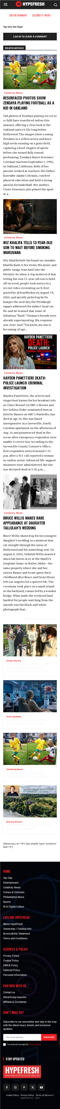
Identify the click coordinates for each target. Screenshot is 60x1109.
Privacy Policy (35, 1044)
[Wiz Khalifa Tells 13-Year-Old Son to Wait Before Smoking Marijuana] (30, 216)
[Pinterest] (24, 1087)
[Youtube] (41, 1087)
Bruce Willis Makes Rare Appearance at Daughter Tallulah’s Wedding (24, 523)
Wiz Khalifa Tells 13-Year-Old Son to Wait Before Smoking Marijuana (27, 247)
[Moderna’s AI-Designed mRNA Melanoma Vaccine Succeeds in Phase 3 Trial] (30, 696)
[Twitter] (32, 1087)
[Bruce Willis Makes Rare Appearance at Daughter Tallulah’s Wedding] (30, 492)
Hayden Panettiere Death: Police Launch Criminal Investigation (24, 383)
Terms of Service (44, 1095)
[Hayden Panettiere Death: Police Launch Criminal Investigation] (30, 351)
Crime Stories (13, 661)
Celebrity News (41, 15)
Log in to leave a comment (30, 36)
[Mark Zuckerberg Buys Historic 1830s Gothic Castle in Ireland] (30, 801)
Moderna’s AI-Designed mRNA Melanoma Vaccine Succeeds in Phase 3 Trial (28, 721)
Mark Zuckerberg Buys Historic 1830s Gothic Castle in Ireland (28, 827)
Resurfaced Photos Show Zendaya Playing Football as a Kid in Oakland (28, 102)
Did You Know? (14, 822)
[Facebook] (6, 1087)
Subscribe (49, 1037)
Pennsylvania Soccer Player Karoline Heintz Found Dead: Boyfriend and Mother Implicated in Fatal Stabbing (27, 667)
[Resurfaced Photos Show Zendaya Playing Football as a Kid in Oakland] (30, 71)
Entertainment (18, 15)
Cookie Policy (12, 1095)
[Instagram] (15, 1087)
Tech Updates (13, 717)
